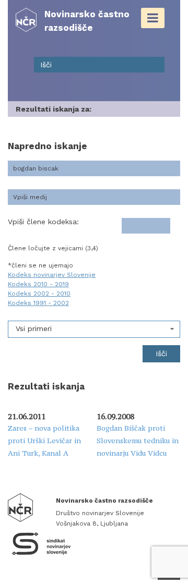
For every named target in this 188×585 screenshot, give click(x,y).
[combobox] (94, 329)
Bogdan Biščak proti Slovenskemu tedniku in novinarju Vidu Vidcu (138, 440)
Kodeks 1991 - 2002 (38, 303)
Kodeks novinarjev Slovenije (52, 274)
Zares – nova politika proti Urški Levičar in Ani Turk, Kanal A (44, 440)
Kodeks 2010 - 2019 (38, 284)
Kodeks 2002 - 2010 (39, 293)
